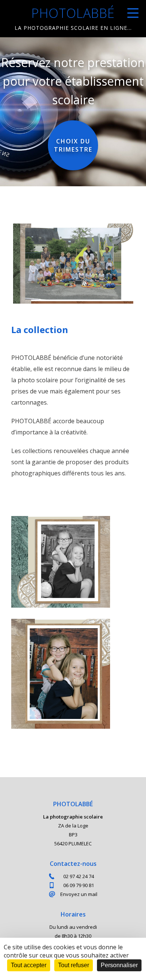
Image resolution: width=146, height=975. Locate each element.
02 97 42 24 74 (78, 876)
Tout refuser (73, 965)
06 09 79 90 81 (78, 885)
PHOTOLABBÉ (73, 19)
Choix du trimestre (73, 145)
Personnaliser (119, 965)
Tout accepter (28, 965)
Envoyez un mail (78, 894)
